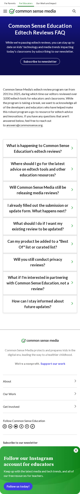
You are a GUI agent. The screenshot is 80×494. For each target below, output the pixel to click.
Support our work (53, 363)
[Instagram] (4, 426)
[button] (6, 11)
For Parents (10, 3)
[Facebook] (21, 426)
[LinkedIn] (10, 426)
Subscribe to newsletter (40, 61)
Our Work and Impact (46, 3)
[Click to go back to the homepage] (37, 11)
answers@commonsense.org (24, 125)
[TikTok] (33, 426)
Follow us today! (18, 486)
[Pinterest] (27, 426)
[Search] (74, 11)
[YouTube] (16, 426)
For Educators (26, 3)
